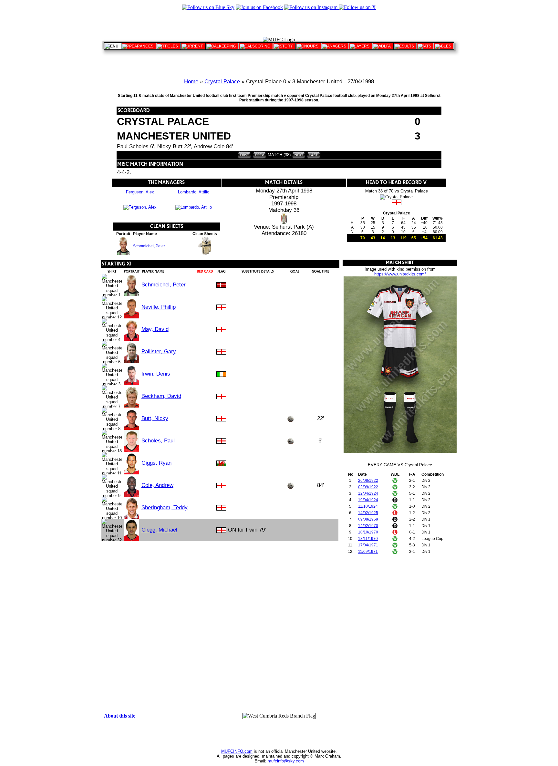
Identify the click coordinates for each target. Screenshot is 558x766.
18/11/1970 (368, 538)
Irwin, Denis (155, 374)
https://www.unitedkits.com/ (400, 274)
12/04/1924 (368, 493)
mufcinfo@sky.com (286, 761)
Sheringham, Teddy (164, 507)
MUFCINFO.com (237, 751)
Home (191, 81)
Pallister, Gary (158, 351)
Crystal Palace (222, 81)
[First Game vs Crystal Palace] (244, 154)
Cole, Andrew (157, 485)
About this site (119, 716)
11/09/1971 (368, 551)
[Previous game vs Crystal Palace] (258, 154)
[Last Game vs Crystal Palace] (313, 154)
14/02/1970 (368, 525)
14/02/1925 (368, 513)
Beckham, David (161, 396)
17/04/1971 (368, 545)
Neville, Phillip (158, 307)
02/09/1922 (368, 487)
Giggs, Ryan (156, 463)
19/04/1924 (368, 500)
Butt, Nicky (154, 418)
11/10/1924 (368, 506)
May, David (155, 329)
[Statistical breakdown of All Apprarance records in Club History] (138, 46)
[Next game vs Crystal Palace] (299, 154)
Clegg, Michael (159, 530)
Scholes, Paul (158, 441)
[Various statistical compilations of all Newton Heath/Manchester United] (425, 46)
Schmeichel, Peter (149, 246)
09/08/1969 (368, 519)
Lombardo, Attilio (193, 192)
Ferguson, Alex (140, 192)
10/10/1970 (368, 532)
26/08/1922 (368, 480)
